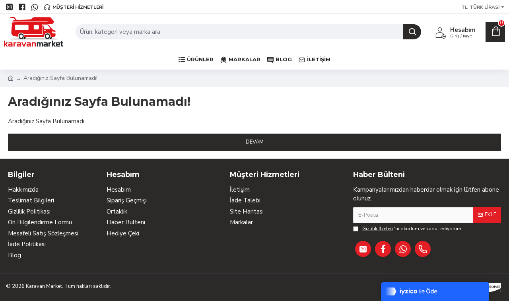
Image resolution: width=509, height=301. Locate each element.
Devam (255, 142)
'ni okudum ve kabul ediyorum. (412, 228)
